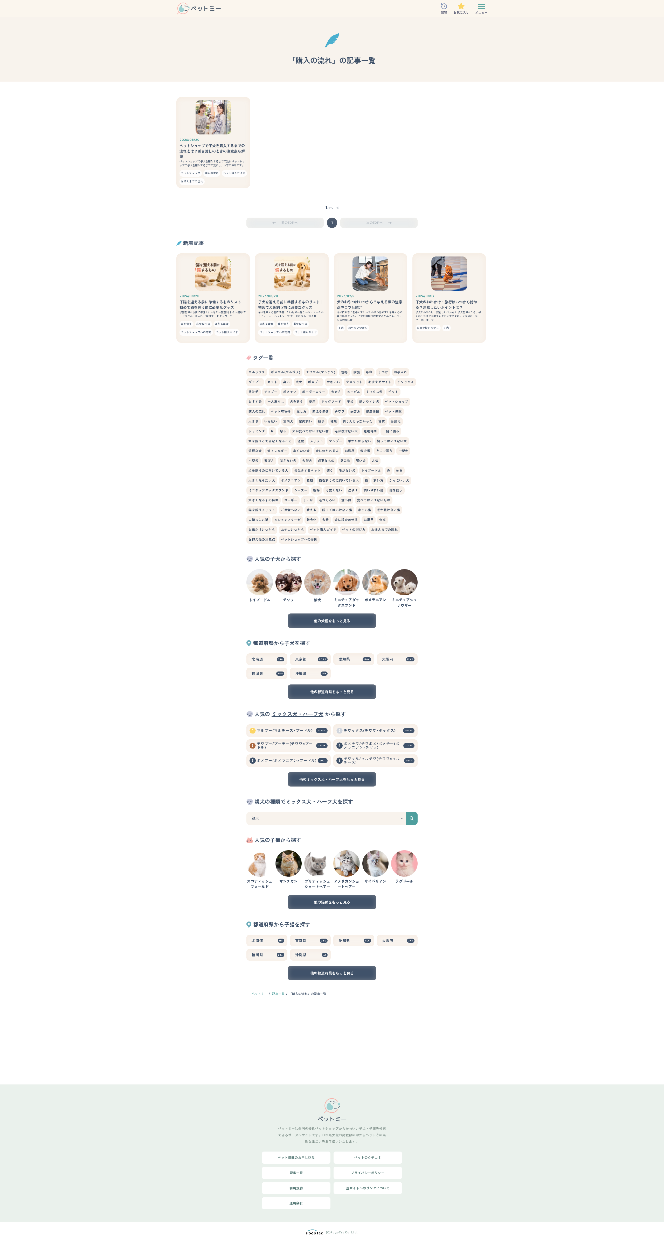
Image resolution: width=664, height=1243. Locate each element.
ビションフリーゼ (287, 520)
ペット (393, 392)
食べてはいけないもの (373, 500)
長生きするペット (307, 471)
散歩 (321, 421)
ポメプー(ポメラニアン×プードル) (291, 760)
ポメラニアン (291, 480)
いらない (271, 421)
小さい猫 (364, 510)
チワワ (340, 411)
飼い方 (379, 480)
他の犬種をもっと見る (332, 621)
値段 (301, 441)
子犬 (350, 402)
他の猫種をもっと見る (332, 902)
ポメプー (314, 382)
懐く (330, 471)
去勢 (325, 520)
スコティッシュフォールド (259, 884)
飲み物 (345, 461)
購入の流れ (256, 411)
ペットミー (259, 994)
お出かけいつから (261, 530)
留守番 (365, 451)
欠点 (382, 520)
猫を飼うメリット (261, 510)
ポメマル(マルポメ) (285, 372)
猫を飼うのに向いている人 (339, 480)
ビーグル (353, 392)
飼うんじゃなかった (358, 421)
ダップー (255, 382)
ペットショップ (396, 402)
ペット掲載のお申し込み (296, 1157)
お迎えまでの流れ (384, 530)
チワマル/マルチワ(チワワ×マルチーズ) (378, 760)
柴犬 (317, 600)
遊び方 (269, 461)
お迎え (396, 421)
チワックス (405, 382)
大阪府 (398, 659)
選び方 (355, 411)
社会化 (312, 520)
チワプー (271, 392)
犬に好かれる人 (327, 451)
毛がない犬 (347, 471)
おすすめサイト (380, 382)
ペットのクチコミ (367, 1157)
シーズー (300, 490)
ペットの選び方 (353, 530)
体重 (399, 471)
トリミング (256, 431)
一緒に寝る (391, 431)
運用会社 (296, 1203)
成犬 (299, 382)
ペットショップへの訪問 (299, 539)
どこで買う (384, 451)
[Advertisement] (332, 1040)
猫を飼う (396, 490)
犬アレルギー (277, 451)
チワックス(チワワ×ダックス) (378, 730)
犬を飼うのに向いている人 (268, 471)
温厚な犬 (255, 451)
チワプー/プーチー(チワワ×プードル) (291, 745)
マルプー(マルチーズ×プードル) (291, 730)
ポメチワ (289, 392)
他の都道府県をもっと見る (332, 692)
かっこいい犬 (399, 480)
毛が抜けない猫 (388, 510)
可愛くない (334, 490)
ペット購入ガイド (323, 530)
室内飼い (305, 421)
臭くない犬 (301, 451)
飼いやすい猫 (374, 490)
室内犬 (288, 421)
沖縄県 (311, 673)
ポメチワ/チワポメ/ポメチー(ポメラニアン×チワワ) (378, 745)
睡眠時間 (370, 431)
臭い (286, 382)
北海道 (267, 659)
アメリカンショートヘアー (346, 884)
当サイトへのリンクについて (368, 1188)
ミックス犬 (374, 392)
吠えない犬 (288, 461)
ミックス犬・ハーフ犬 (297, 714)
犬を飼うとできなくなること (270, 441)
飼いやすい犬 (369, 402)
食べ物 (346, 500)
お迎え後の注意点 (261, 539)
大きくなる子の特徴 (263, 500)
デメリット (354, 382)
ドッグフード (331, 402)
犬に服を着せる (346, 520)
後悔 (316, 490)
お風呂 (350, 451)
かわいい (333, 382)
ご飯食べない (291, 510)
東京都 (311, 659)
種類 (333, 421)
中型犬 (403, 451)
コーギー (291, 500)
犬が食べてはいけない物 (310, 431)
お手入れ (400, 372)
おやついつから (292, 530)
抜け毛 (253, 392)
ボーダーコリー (314, 392)
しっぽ (308, 500)
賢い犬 (361, 461)
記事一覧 (278, 994)
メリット (316, 441)
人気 (375, 461)
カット (272, 382)
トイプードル (371, 471)
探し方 (301, 411)
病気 (357, 372)
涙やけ (353, 490)
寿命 (369, 372)
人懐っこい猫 (258, 520)
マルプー (335, 441)
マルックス (256, 372)
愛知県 (354, 659)
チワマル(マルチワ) (320, 372)
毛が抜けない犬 (346, 431)
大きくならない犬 (261, 480)
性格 (344, 372)
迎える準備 (320, 411)
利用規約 (296, 1188)
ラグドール (404, 881)
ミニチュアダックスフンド (268, 490)
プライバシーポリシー (368, 1173)
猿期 (310, 480)
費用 (312, 402)
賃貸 (381, 421)
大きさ (336, 392)
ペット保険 (393, 411)
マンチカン (288, 881)
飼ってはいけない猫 (337, 510)
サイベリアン (375, 881)
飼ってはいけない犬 (392, 441)
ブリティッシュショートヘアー (317, 884)
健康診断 (372, 411)
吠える (312, 510)
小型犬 (253, 461)
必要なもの (326, 461)
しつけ (383, 372)
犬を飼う (296, 402)
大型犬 (307, 461)
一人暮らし (275, 402)
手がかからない (359, 441)
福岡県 (267, 673)
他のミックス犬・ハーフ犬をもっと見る (332, 779)
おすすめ (255, 402)
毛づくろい (327, 500)
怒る (283, 431)
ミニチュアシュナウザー (404, 603)
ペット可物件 (281, 411)
